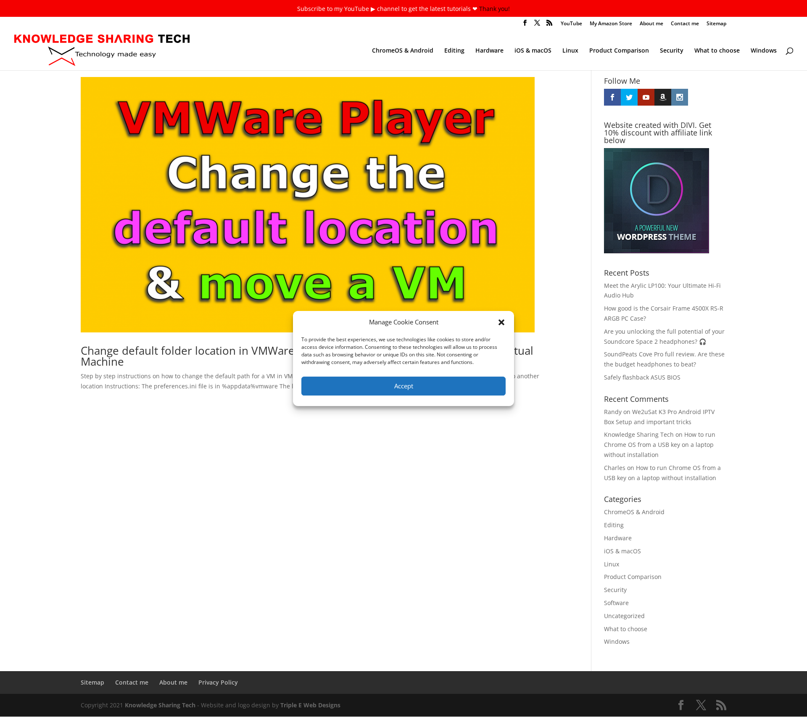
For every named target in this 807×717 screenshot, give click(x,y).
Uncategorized (624, 616)
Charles (614, 468)
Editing (454, 51)
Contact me (685, 24)
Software (616, 603)
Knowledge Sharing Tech (639, 434)
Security (671, 51)
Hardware (489, 51)
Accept (403, 386)
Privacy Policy (218, 682)
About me (651, 24)
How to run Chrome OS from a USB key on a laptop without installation (659, 444)
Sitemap (716, 24)
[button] (501, 322)
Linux (570, 51)
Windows (764, 51)
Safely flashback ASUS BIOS (642, 377)
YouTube (571, 24)
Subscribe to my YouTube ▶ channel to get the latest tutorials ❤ (388, 9)
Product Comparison (619, 51)
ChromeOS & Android (402, 51)
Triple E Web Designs (310, 705)
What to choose (717, 51)
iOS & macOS (532, 51)
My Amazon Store (611, 24)
